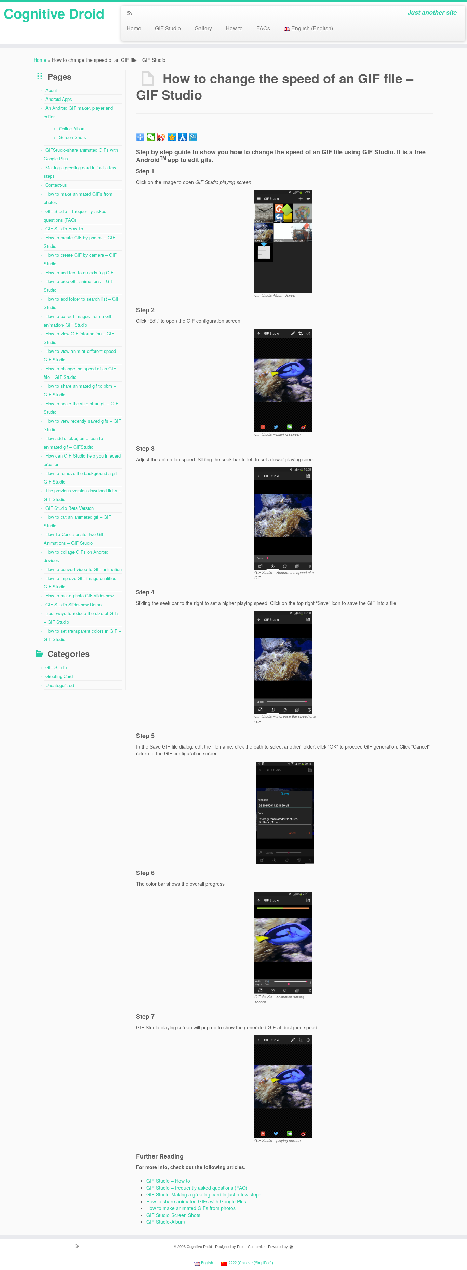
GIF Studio (168, 28)
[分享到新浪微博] (161, 137)
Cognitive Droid (54, 13)
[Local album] (283, 240)
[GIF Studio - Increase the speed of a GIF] (283, 661)
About (51, 90)
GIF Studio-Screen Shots (173, 1215)
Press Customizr (251, 1246)
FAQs (263, 28)
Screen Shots (72, 137)
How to (234, 28)
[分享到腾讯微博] (193, 137)
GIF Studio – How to (168, 1180)
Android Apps (58, 99)
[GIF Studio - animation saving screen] (283, 942)
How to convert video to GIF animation (83, 569)
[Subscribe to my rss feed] (131, 13)
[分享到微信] (151, 137)
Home (133, 28)
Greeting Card (59, 676)
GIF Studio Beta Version (69, 508)
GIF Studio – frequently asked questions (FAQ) (197, 1187)
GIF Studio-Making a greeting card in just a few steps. (204, 1194)
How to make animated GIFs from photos (191, 1208)
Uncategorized (59, 685)
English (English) (312, 28)
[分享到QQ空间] (172, 137)
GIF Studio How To (64, 228)
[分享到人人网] (182, 137)
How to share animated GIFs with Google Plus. (197, 1201)
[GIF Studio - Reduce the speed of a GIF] (283, 518)
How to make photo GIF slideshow (79, 595)
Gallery (203, 28)
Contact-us (56, 185)
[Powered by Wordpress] (291, 1246)
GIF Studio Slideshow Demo (73, 604)
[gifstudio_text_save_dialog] (284, 813)
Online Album (72, 128)
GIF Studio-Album (165, 1221)
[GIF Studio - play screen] (283, 379)
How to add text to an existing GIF (79, 272)
